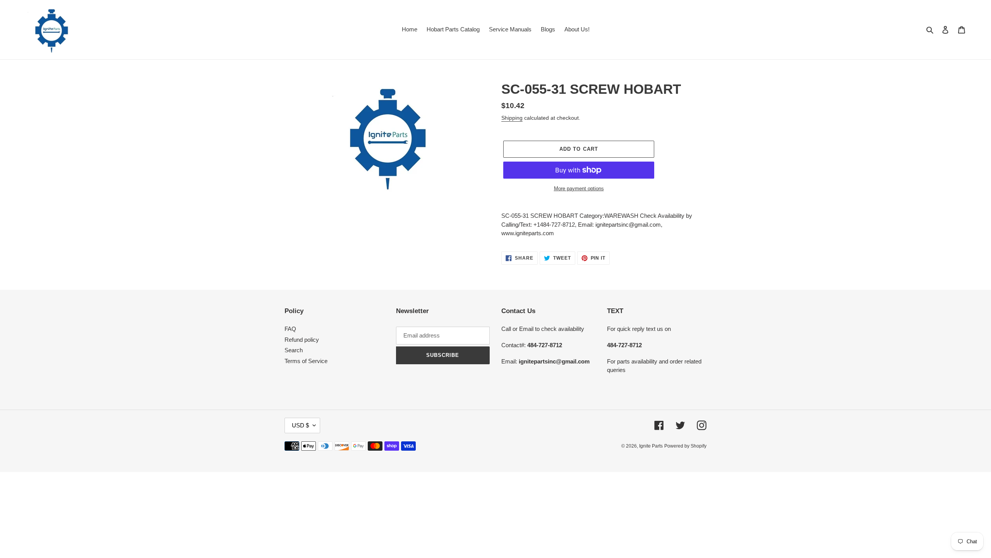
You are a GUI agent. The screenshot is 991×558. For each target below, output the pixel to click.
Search (294, 350)
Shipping (512, 118)
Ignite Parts (651, 446)
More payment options (579, 188)
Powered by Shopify (685, 446)
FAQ (290, 329)
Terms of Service (306, 361)
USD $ (300, 425)
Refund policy (302, 339)
